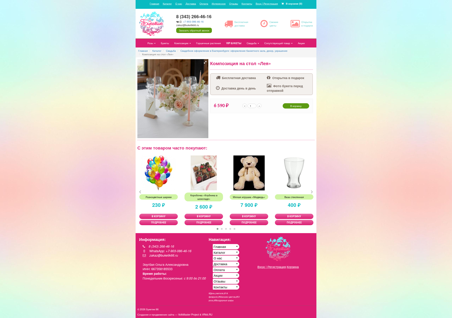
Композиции (181, 43)
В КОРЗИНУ (158, 216)
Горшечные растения (208, 43)
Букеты (165, 43)
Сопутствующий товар (277, 43)
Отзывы (233, 3)
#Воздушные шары (224, 300)
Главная (154, 3)
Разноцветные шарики (159, 197)
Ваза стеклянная (294, 197)
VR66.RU (207, 314)
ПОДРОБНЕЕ (158, 222)
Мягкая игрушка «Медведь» (249, 197)
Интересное (219, 3)
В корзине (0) (293, 3)
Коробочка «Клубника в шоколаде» (203, 196)
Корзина (293, 266)
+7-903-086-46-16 (193, 21)
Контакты (247, 3)
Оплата (204, 3)
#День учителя (216, 293)
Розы (150, 43)
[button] (205, 62)
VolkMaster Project (188, 314)
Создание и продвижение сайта (155, 314)
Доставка (191, 3)
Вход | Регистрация (267, 3)
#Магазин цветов (227, 296)
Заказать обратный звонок (194, 30)
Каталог (167, 3)
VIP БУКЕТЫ (233, 43)
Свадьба (252, 43)
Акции (301, 43)
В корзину (296, 106)
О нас (178, 3)
